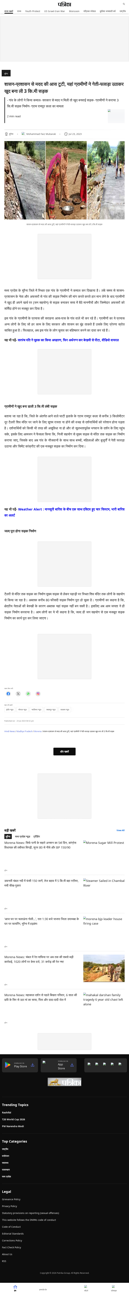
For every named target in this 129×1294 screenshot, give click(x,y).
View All (121, 830)
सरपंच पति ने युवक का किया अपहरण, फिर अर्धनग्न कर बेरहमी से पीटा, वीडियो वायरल (68, 340)
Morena (37, 731)
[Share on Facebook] (8, 694)
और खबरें (64, 751)
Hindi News (9, 731)
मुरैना (6, 73)
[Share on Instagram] (38, 694)
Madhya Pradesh (24, 731)
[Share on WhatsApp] (28, 694)
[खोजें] (124, 4)
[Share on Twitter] (18, 694)
